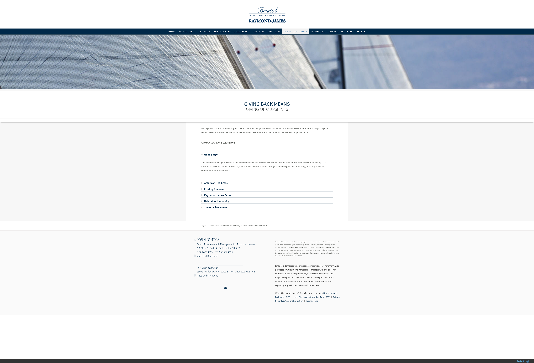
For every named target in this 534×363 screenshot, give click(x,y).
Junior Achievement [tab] (216, 207)
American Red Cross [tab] (216, 183)
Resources (318, 31)
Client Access (356, 31)
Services (205, 31)
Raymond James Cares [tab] (217, 195)
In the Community (295, 31)
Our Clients (187, 31)
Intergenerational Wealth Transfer (239, 31)
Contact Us (336, 31)
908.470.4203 (208, 239)
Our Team (274, 31)
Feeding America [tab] (214, 189)
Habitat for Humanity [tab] (216, 201)
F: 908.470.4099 (205, 252)
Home (171, 31)
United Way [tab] (211, 154)
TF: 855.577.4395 (224, 252)
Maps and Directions (207, 256)
